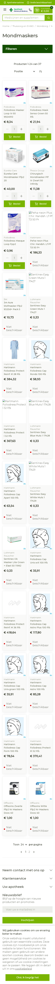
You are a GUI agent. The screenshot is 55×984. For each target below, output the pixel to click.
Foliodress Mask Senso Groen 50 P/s (39, 113)
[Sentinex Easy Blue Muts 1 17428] (40, 411)
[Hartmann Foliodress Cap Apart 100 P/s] (14, 473)
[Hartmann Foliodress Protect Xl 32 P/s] (40, 726)
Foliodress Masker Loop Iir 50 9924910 (14, 113)
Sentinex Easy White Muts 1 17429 (38, 497)
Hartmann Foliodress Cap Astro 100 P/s (38, 686)
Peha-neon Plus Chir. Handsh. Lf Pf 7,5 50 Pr (40, 244)
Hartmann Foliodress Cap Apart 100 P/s (12, 494)
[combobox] (23, 18)
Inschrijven (27, 920)
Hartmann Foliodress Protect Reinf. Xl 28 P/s (14, 371)
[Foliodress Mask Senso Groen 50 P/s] (40, 92)
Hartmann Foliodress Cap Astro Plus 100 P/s (40, 624)
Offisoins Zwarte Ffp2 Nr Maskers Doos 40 (13, 809)
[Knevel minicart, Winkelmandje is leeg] (37, 10)
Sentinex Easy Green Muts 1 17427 (38, 309)
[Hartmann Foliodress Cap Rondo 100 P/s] (40, 349)
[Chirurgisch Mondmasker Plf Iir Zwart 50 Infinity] (40, 156)
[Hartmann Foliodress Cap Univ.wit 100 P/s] (40, 538)
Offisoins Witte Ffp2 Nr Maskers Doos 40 (39, 809)
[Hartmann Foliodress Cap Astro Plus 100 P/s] (40, 603)
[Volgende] (33, 852)
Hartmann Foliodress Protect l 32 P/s (14, 432)
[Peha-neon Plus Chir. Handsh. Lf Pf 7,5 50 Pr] (40, 223)
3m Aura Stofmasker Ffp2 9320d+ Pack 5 (13, 306)
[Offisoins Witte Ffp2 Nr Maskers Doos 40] (40, 788)
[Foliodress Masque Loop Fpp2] (14, 223)
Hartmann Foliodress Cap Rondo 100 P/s (38, 371)
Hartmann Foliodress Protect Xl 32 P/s (40, 747)
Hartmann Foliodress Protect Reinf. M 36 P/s (14, 624)
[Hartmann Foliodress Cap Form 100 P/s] (14, 726)
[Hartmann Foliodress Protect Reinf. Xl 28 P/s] (14, 349)
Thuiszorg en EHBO (23, 26)
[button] (27, 49)
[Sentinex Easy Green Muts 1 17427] (40, 285)
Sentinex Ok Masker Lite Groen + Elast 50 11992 (14, 562)
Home (5, 26)
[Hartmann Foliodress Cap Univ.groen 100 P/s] (14, 665)
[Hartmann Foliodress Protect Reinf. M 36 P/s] (14, 603)
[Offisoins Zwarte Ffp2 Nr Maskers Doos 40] (14, 788)
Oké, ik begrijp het (27, 977)
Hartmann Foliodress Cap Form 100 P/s (12, 747)
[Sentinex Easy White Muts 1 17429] (40, 473)
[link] (22, 852)
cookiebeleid (23, 968)
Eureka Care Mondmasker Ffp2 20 (14, 177)
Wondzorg (42, 26)
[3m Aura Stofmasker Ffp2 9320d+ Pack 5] (14, 285)
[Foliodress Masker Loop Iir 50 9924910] (14, 92)
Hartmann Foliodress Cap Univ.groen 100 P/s (14, 686)
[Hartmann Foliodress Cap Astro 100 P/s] (40, 665)
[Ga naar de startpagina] (18, 10)
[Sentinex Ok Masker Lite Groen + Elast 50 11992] (14, 538)
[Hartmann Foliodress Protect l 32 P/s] (14, 411)
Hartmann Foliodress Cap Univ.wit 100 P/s (39, 559)
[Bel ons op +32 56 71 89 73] (30, 10)
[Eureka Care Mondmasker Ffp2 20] (14, 156)
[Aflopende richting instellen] (40, 71)
